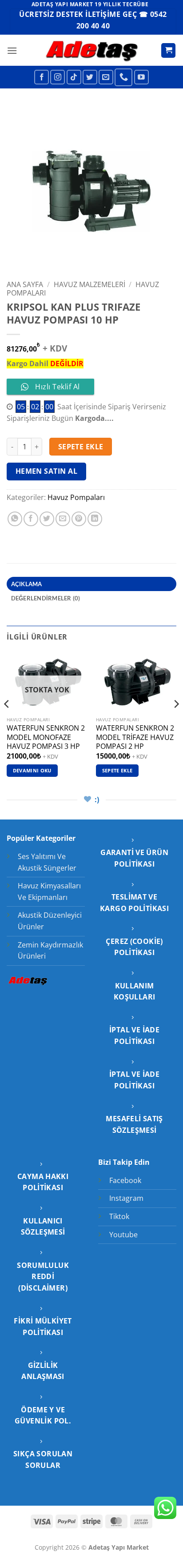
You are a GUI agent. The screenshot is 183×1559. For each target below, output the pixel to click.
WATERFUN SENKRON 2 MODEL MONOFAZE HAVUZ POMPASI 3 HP (46, 737)
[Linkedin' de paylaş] (95, 519)
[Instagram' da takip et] (57, 77)
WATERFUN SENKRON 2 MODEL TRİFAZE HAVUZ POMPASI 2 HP (135, 737)
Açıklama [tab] (26, 584)
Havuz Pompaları (76, 497)
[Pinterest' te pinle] (79, 519)
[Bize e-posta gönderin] (106, 77)
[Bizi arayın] (123, 77)
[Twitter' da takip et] (90, 77)
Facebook (125, 1180)
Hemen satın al (47, 471)
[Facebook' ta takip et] (41, 77)
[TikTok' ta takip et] (74, 77)
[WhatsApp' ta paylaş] (15, 519)
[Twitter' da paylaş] (47, 519)
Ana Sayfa (25, 284)
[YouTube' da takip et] (141, 77)
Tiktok (119, 1216)
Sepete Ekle (80, 447)
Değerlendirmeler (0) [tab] (45, 598)
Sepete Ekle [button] (117, 770)
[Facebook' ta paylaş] (31, 519)
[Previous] (7, 722)
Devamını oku (32, 770)
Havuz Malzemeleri (89, 284)
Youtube (123, 1234)
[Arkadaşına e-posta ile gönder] (63, 519)
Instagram (126, 1198)
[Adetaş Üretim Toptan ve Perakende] (92, 50)
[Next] (176, 722)
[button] (12, 50)
